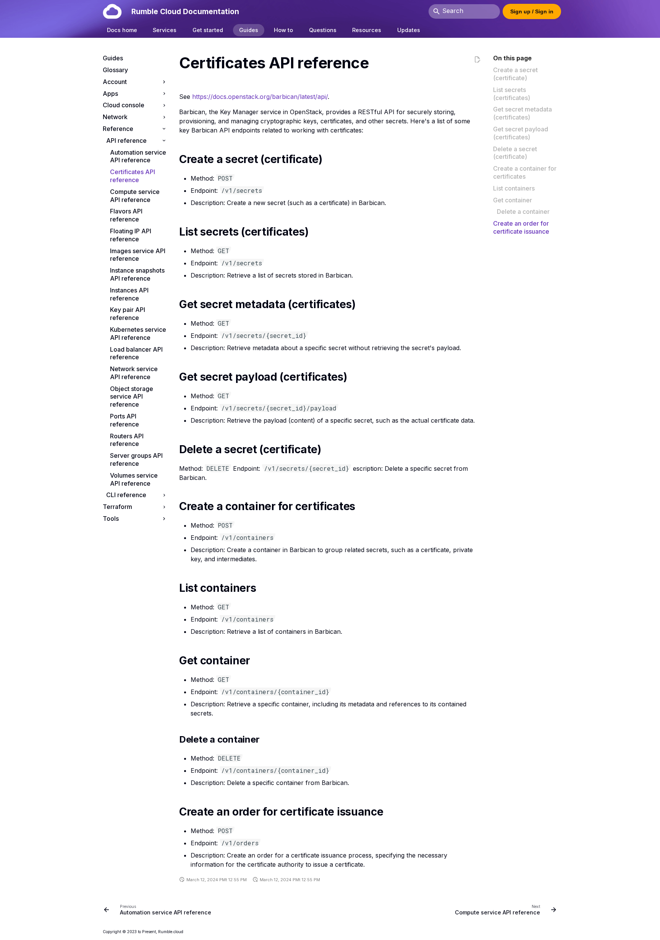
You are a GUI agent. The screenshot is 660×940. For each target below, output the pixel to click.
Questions (322, 30)
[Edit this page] (477, 60)
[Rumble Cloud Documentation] (112, 11)
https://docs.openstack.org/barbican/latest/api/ (260, 96)
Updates (408, 30)
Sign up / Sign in (531, 11)
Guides (248, 30)
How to (283, 30)
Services (165, 30)
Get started (207, 30)
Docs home (122, 30)
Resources (367, 30)
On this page (512, 58)
